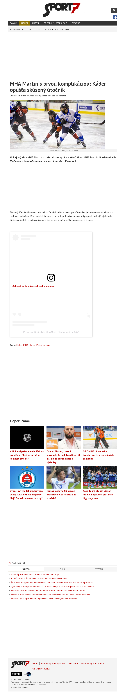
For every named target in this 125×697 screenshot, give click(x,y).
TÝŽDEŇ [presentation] (99, 569)
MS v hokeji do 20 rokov (57, 29)
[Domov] (62, 10)
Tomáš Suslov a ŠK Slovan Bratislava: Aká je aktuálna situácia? (39, 578)
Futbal (35, 23)
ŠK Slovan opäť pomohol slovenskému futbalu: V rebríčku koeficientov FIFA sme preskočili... (53, 582)
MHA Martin (29, 344)
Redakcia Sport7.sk (57, 95)
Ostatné (76, 23)
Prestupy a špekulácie (55, 23)
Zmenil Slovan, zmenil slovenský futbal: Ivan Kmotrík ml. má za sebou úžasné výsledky (50, 594)
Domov (13, 23)
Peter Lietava (43, 344)
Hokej (24, 23)
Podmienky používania (92, 663)
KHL (38, 29)
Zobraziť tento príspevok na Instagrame (33, 286)
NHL (30, 29)
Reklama (73, 663)
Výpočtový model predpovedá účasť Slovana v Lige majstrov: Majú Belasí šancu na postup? (52, 586)
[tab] (26, 569)
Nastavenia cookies (41, 669)
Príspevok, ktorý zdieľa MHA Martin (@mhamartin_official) (51, 332)
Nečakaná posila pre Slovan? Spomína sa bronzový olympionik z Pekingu (44, 598)
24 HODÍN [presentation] (26, 569)
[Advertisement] (62, 54)
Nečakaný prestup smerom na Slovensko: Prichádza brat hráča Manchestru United (48, 590)
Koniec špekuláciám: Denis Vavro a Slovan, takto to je (35, 574)
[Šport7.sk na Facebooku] (115, 17)
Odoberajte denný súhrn (53, 663)
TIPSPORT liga (16, 29)
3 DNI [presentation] (62, 569)
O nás (35, 663)
